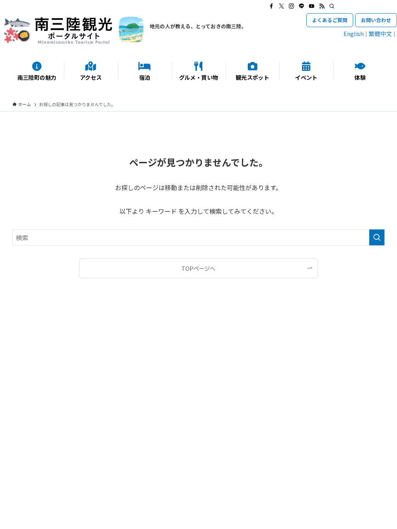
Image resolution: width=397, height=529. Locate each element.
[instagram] (292, 6)
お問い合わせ (376, 20)
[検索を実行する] (377, 237)
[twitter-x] (281, 6)
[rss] (322, 6)
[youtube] (312, 6)
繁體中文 (380, 33)
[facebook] (271, 6)
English (353, 33)
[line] (302, 6)
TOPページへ (198, 268)
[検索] (332, 6)
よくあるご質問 (329, 20)
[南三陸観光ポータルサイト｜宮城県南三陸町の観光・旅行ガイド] (73, 30)
